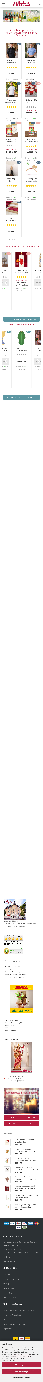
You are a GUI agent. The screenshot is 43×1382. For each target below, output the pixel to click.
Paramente (20, 518)
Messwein (22, 662)
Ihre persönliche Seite (11, 1279)
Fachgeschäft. (31, 923)
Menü (3, 3)
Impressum (7, 1329)
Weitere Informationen (21, 1377)
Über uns (6, 1274)
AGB (5, 1319)
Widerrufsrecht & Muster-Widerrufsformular (19, 1310)
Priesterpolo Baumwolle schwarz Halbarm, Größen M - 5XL (11, 61)
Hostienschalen (9, 568)
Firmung (12, 1123)
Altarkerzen (29, 647)
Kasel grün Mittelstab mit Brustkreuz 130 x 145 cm (21, 349)
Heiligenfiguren (16, 755)
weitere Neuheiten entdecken (21, 397)
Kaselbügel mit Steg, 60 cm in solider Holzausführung (31, 180)
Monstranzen (8, 570)
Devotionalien (14, 744)
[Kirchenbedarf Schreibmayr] (21, 3)
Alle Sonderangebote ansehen (22, 319)
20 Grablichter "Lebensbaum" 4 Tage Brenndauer (31, 140)
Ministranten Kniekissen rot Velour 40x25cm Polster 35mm (12, 219)
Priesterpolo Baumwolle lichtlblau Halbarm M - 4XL (31, 61)
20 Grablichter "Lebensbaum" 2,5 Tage (11, 140)
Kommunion (30, 1118)
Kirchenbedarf (32, 858)
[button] (5, 282)
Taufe (12, 1118)
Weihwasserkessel (10, 678)
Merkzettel (7, 1257)
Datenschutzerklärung (9, 1360)
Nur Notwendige (21, 1371)
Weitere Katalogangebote (14, 1081)
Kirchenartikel (33, 678)
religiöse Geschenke (21, 760)
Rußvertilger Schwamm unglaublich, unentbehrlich (11, 180)
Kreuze (6, 755)
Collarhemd (26, 534)
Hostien (30, 662)
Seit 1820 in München (14, 927)
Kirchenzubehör (31, 643)
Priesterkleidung (9, 541)
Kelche (6, 566)
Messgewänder (9, 520)
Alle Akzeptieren (21, 1365)
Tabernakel (7, 572)
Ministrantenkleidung (20, 509)
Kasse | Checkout (9, 1288)
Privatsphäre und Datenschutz (14, 1324)
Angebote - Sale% (9, 1297)
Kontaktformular (9, 1262)
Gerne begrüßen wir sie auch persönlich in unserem (14, 922)
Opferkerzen (30, 650)
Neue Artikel (7, 1293)
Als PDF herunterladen (13, 1076)
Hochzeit (30, 1123)
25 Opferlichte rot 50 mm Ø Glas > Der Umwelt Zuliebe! (31, 101)
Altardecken (12, 525)
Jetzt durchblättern (12, 1078)
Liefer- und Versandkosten (12, 1315)
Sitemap (6, 1284)
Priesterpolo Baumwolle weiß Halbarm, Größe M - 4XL (11, 101)
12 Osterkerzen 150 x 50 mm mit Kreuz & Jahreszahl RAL (21, 271)
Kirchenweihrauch (10, 662)
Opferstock (7, 676)
